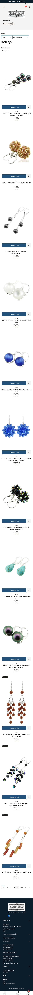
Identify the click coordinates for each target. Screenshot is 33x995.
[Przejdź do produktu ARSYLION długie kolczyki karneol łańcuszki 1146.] (16, 841)
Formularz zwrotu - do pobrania (12, 926)
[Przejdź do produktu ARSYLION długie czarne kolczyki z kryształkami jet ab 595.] (16, 772)
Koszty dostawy (7, 961)
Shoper (21, 988)
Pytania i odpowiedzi (9, 929)
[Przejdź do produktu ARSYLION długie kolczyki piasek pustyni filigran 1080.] (16, 703)
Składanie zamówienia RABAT (11, 956)
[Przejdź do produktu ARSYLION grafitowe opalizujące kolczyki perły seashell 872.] (16, 82)
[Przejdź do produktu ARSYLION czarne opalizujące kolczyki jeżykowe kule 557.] (16, 496)
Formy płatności (7, 958)
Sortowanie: (5, 48)
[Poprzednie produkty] (7, 887)
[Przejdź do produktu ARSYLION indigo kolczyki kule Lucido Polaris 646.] (16, 358)
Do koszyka (13, 107)
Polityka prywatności (9, 938)
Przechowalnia (7, 949)
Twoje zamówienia (8, 945)
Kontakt (5, 972)
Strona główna (6, 20)
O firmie (5, 979)
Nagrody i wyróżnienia (9, 984)
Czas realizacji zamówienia (10, 963)
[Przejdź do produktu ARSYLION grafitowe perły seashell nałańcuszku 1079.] (16, 220)
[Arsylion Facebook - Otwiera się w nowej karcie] (9, 916)
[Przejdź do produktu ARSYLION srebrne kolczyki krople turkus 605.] (16, 565)
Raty (4, 931)
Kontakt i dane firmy (8, 970)
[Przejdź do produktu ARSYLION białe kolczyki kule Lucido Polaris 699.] (16, 289)
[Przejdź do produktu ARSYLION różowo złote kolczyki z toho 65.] (16, 151)
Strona (12, 887)
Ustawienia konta (8, 947)
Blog (4, 981)
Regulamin (6, 924)
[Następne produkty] (25, 887)
